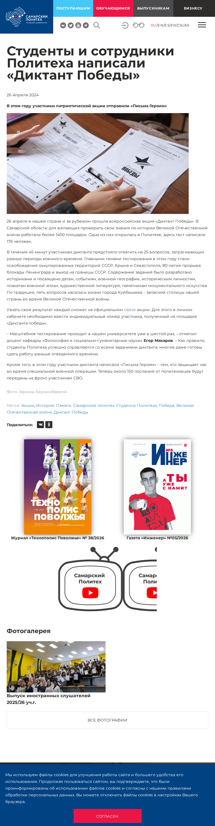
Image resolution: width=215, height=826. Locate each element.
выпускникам (153, 8)
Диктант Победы (71, 412)
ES (167, 25)
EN (160, 25)
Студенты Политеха (136, 405)
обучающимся (113, 8)
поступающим (73, 8)
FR (173, 25)
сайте (130, 309)
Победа (166, 405)
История (45, 405)
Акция (27, 405)
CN (180, 25)
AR (187, 25)
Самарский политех (93, 405)
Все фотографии (107, 720)
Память (63, 405)
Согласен (107, 816)
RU (153, 25)
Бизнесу (193, 8)
